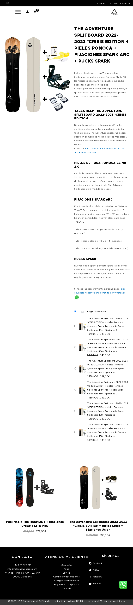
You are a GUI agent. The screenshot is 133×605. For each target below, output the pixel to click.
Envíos (66, 573)
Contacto (66, 565)
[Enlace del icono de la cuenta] (27, 11)
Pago (66, 569)
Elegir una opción (96, 312)
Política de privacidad (50, 601)
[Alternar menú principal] (18, 12)
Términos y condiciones (112, 601)
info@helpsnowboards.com (22, 569)
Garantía (66, 589)
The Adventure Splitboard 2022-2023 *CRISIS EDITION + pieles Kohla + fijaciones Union (75, 525)
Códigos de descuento (66, 581)
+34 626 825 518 (22, 565)
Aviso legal (69, 601)
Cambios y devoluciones (66, 577)
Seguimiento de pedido (66, 585)
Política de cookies (87, 601)
